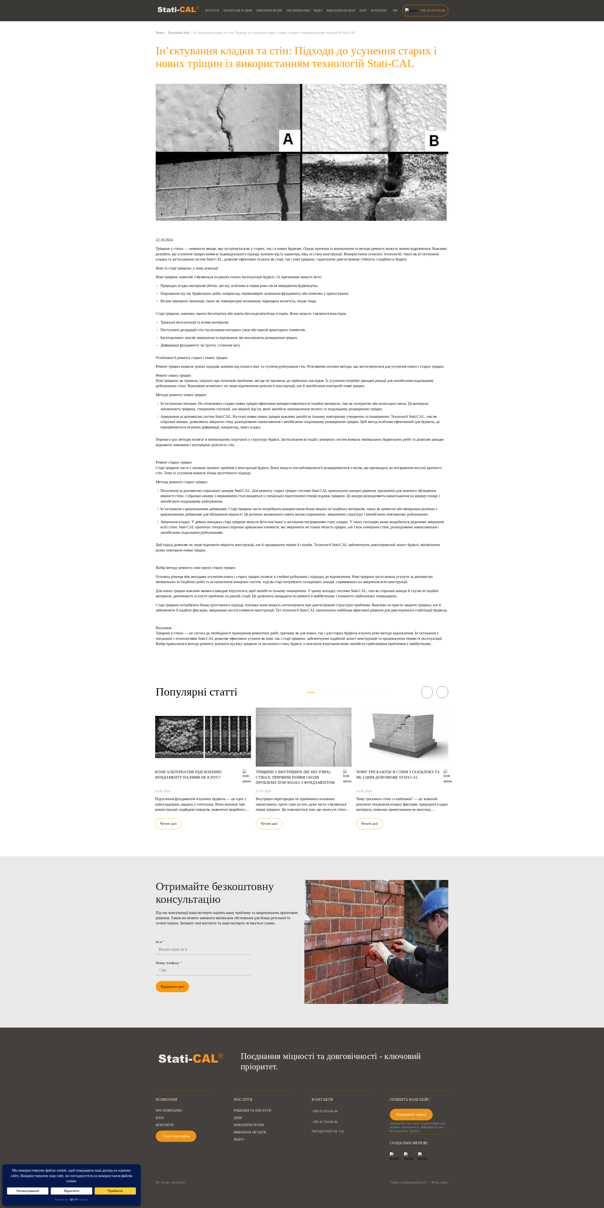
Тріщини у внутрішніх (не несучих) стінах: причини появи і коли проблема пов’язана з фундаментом (295, 777)
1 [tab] (311, 692)
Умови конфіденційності (408, 1182)
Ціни (238, 1118)
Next (442, 692)
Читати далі (168, 823)
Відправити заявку (411, 1114)
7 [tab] (361, 692)
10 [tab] (386, 692)
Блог (363, 10)
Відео (318, 10)
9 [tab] (377, 692)
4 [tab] (336, 692)
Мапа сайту (439, 1182)
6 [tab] (352, 692)
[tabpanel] (203, 765)
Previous (427, 692)
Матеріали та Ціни (237, 10)
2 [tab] (319, 692)
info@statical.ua (328, 1131)
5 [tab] (344, 692)
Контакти (378, 10)
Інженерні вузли (269, 10)
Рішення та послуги (252, 1110)
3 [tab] (327, 692)
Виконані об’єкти (341, 10)
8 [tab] (369, 692)
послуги (212, 10)
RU (396, 15)
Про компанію (298, 10)
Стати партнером (176, 1136)
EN (395, 20)
